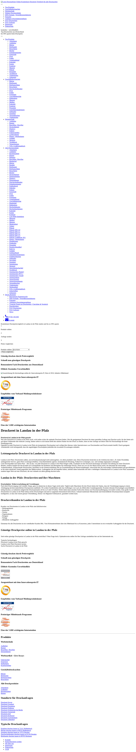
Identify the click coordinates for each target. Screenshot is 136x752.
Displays (12, 129)
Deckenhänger (14, 127)
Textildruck (13, 73)
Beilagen (12, 157)
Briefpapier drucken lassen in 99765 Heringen (16, 736)
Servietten (12, 260)
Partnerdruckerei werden (13, 742)
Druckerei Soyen (6, 702)
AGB (7, 749)
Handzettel (13, 203)
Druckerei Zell (6, 714)
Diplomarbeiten (14, 176)
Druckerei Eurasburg (8, 706)
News (11, 312)
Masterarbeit (13, 224)
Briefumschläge (14, 85)
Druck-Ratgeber (10, 295)
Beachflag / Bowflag (16, 125)
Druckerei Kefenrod (7, 716)
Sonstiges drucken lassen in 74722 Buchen (15, 732)
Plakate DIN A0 (14, 230)
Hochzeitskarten (14, 207)
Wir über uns (9, 743)
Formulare (12, 94)
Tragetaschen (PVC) (16, 274)
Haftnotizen (13, 98)
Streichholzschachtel (16, 268)
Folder (11, 58)
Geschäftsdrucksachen (12, 9)
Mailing (12, 102)
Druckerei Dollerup (7, 708)
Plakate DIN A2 (14, 234)
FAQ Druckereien (11, 21)
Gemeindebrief (14, 60)
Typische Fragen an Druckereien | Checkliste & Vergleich (28, 304)
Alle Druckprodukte (12, 148)
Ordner (11, 226)
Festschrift (12, 54)
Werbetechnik (9, 11)
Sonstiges (12, 113)
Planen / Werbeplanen (16, 136)
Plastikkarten (13, 241)
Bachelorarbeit (14, 154)
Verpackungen (14, 144)
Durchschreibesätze (15, 89)
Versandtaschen (14, 115)
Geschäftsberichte (15, 96)
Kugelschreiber (6, 665)
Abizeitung (13, 41)
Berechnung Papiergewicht (18, 297)
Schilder (12, 138)
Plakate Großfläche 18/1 (17, 237)
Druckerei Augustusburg (9, 718)
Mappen (12, 68)
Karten (11, 64)
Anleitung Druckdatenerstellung (16, 19)
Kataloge (12, 66)
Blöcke (11, 45)
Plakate (11, 70)
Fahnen (11, 131)
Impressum (8, 24)
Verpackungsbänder (16, 281)
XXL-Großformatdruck (17, 146)
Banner (11, 123)
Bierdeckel (13, 161)
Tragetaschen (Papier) (16, 272)
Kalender (12, 62)
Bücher (11, 51)
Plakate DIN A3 (14, 236)
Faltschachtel (5, 660)
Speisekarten (13, 264)
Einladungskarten (15, 52)
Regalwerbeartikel (15, 247)
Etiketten (12, 188)
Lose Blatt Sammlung (16, 216)
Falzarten (8, 17)
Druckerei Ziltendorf (8, 719)
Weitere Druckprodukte (13, 13)
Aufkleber (12, 43)
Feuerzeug (4, 662)
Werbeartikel (13, 287)
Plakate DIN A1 (14, 232)
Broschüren (13, 49)
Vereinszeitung (14, 277)
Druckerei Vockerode (8, 712)
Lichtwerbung (14, 134)
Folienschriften (14, 133)
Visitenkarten (13, 75)
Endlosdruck (13, 186)
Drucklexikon (14, 306)
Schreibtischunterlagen (17, 110)
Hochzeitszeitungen (16, 209)
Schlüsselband (14, 253)
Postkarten (12, 243)
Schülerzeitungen (15, 256)
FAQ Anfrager (10, 22)
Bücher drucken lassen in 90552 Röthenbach (16, 730)
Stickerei (12, 140)
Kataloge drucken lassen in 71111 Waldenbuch (16, 728)
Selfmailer (12, 112)
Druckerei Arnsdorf (7, 704)
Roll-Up (12, 249)
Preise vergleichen (7, 352)
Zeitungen (12, 77)
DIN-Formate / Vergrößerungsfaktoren (18, 15)
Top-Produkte (9, 7)
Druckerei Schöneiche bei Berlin (12, 710)
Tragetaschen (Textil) (16, 276)
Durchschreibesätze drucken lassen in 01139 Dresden (19, 734)
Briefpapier (13, 47)
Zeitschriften (13, 291)
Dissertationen (14, 180)
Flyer (11, 56)
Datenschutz (9, 26)
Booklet (12, 165)
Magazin (12, 218)
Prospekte (12, 72)
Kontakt (8, 740)
